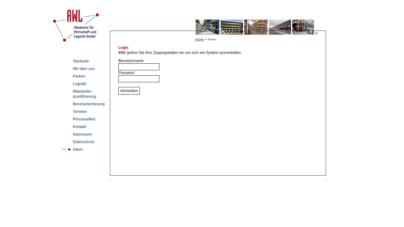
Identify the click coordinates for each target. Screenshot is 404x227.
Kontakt (79, 127)
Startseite (81, 61)
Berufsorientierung (89, 104)
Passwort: (126, 73)
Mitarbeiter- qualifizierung (84, 94)
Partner (79, 76)
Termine (80, 111)
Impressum (82, 134)
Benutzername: (131, 61)
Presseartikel (84, 119)
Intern (78, 149)
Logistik (79, 84)
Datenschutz (83, 142)
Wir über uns (84, 69)
